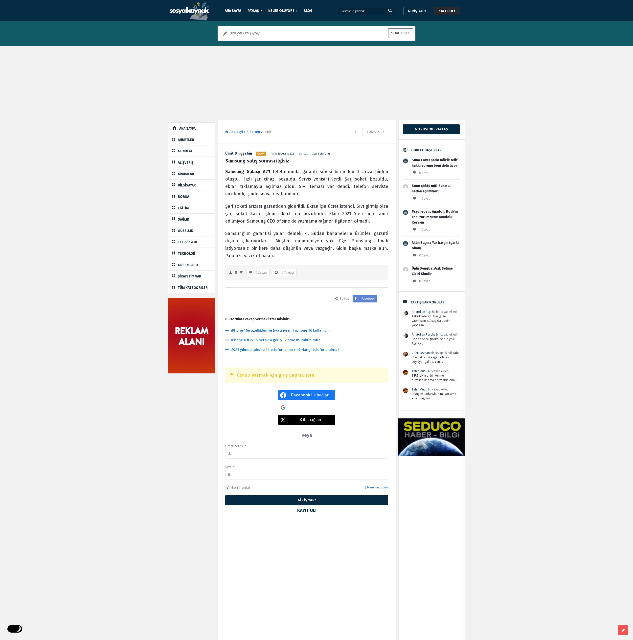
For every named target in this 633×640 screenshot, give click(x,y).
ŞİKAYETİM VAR (189, 276)
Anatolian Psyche (423, 312)
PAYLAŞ (253, 11)
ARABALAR (186, 174)
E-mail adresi (235, 446)
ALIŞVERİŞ (186, 162)
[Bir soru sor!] (623, 630)
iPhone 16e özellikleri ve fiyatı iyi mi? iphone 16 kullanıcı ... (281, 330)
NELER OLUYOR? (281, 11)
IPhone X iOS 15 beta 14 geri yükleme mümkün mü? (275, 340)
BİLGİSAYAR (187, 185)
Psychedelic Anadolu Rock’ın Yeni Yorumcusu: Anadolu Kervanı (435, 217)
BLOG (308, 11)
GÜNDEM (185, 151)
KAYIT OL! (446, 11)
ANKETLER (186, 140)
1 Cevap (424, 198)
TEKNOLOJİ (186, 253)
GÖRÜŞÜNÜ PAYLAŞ (431, 129)
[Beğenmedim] (241, 272)
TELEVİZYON (187, 242)
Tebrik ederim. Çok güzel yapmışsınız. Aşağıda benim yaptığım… (431, 320)
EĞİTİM (183, 208)
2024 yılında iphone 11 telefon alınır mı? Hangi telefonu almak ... (287, 349)
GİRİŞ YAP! (417, 11)
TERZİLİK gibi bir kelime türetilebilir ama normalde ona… (434, 377)
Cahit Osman (421, 353)
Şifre (230, 467)
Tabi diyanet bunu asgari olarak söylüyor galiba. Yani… (435, 357)
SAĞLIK (183, 219)
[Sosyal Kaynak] (193, 10)
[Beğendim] (230, 272)
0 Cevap (424, 173)
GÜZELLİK (185, 231)
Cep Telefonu (321, 153)
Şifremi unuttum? (376, 487)
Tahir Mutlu (419, 371)
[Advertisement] (316, 82)
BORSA (183, 197)
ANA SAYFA (233, 11)
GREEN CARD (188, 265)
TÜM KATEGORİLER (193, 288)
